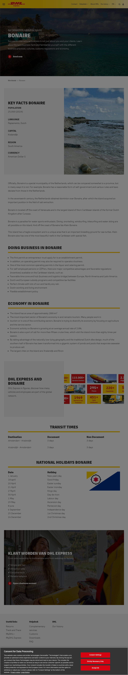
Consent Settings (95, 655)
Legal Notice (25, 672)
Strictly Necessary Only (95, 661)
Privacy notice (15, 672)
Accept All (95, 668)
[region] (64, 661)
